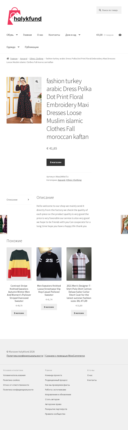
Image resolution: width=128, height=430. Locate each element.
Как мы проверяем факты (57, 385)
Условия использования (14, 375)
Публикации (32, 47)
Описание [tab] (12, 199)
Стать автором (52, 399)
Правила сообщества (55, 413)
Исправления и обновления (58, 394)
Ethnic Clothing (36, 58)
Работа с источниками (55, 389)
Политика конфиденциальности (25, 355)
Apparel (23, 58)
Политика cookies (11, 380)
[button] (36, 81)
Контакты (54, 34)
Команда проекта (53, 375)
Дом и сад (70, 34)
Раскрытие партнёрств (56, 409)
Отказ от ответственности (16, 385)
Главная (27, 34)
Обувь (10, 34)
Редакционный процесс (56, 380)
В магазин (55, 162)
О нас (40, 34)
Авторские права (53, 404)
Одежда (11, 47)
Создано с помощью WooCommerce (65, 355)
